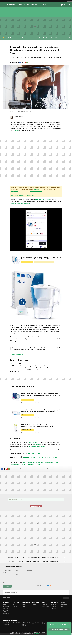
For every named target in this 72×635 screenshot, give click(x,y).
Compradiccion (54, 608)
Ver (36, 506)
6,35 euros (15, 130)
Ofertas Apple (28, 561)
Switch (4, 582)
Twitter (64, 5)
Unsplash (39, 453)
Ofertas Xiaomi (20, 561)
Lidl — (50, 261)
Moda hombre (18, 574)
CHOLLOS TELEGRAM (10, 4)
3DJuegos (15, 604)
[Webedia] (68, 1)
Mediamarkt (41, 37)
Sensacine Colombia (24, 625)
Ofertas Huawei (36, 561)
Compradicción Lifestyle (36, 191)
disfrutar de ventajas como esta (20, 203)
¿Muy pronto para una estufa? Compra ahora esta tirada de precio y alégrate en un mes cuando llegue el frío (36, 557)
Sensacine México (26, 622)
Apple (16, 580)
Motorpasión (44, 604)
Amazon (61, 37)
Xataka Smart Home (6, 611)
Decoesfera (53, 606)
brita (45, 468)
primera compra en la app (42, 199)
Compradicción (14, 191)
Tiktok (69, 5)
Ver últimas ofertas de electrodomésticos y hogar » (23, 195)
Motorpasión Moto (45, 606)
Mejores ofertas (49, 37)
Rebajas (54, 468)
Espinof (23, 606)
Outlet (36, 37)
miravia (39, 468)
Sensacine (24, 604)
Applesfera (5, 608)
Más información (37, 633)
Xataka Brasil (6, 624)
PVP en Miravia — (27, 261)
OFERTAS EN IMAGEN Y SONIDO (39, 4)
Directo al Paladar (35, 604)
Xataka (4, 604)
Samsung (5, 580)
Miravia (12, 364)
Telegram (62, 5)
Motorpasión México (44, 623)
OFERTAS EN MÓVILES (23, 4)
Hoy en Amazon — (27, 399)
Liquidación (30, 37)
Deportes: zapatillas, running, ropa (7, 576)
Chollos (56, 37)
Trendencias (32, 468)
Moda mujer (28, 574)
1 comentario (15, 62)
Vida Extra (15, 606)
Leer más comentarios (16, 354)
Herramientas (68, 37)
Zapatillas (24, 37)
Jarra (49, 468)
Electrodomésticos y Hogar (23, 468)
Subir (65, 598)
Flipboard (25, 62)
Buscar (66, 592)
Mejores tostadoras (54, 561)
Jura (15, 582)
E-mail (27, 62)
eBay (27, 580)
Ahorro (27, 582)
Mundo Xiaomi (6, 613)
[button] (18, 116)
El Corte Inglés (17, 37)
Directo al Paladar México (35, 623)
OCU (55, 124)
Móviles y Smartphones (17, 571)
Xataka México (6, 622)
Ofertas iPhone (45, 561)
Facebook (67, 5)
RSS (51, 585)
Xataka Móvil (6, 606)
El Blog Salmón (64, 604)
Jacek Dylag (30, 453)
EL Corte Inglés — (39, 261)
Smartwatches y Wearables (29, 571)
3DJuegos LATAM (16, 622)
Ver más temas (7, 586)
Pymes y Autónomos (63, 607)
